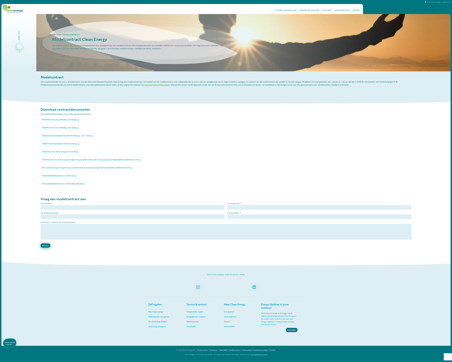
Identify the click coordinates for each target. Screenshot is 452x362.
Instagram (198, 284)
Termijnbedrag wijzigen (157, 321)
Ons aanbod (229, 312)
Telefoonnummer (49, 213)
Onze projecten (230, 316)
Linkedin (253, 284)
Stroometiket (229, 326)
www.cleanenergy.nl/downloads (157, 85)
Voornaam (46, 204)
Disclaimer (213, 350)
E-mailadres (233, 213)
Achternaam (233, 204)
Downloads (191, 326)
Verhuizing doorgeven (157, 326)
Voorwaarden (247, 350)
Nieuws (356, 10)
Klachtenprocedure (260, 350)
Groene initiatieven (309, 10)
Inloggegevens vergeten (196, 316)
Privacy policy (202, 350)
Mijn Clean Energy (434, 2)
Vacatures (446, 2)
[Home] (13, 9)
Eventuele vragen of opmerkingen (58, 222)
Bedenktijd (223, 350)
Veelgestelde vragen (195, 312)
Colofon (273, 350)
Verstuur (45, 245)
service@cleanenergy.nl (259, 355)
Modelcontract (235, 350)
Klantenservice (342, 10)
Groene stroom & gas (286, 10)
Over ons (326, 10)
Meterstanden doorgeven (158, 316)
